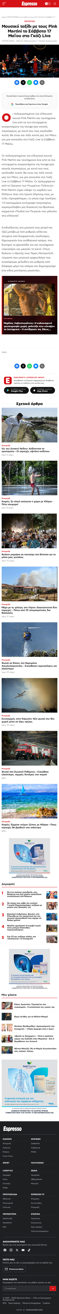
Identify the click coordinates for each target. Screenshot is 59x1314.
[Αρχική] (12, 1128)
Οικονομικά (8, 1203)
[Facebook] (16, 82)
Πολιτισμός (37, 1163)
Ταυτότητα (35, 1218)
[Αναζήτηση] (54, 3)
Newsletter (7, 1223)
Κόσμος (6, 1152)
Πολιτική (6, 1148)
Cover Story (8, 1156)
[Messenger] (35, 82)
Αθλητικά (7, 1199)
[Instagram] (11, 1250)
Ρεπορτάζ (7, 1143)
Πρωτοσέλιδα (10, 1194)
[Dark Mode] (48, 3)
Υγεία (5, 1179)
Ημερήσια (35, 1175)
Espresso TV (37, 1194)
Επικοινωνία (36, 1223)
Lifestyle (8, 1170)
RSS (4, 1227)
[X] (17, 1250)
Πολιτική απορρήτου (39, 1231)
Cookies (46, 1303)
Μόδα (5, 1188)
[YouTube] (23, 1250)
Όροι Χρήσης (36, 1227)
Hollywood (35, 1148)
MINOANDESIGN (34, 1310)
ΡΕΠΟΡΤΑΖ (29, 21)
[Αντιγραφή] (42, 82)
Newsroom (30, 40)
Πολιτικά (6, 1207)
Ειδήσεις (7, 1139)
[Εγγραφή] (53, 1288)
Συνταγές (6, 1183)
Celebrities (35, 1143)
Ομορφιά (7, 1175)
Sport (6, 1163)
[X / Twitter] (23, 82)
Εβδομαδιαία (36, 1179)
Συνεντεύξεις (36, 1203)
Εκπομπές (35, 1199)
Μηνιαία (34, 1183)
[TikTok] (29, 1250)
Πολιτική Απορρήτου (31, 1303)
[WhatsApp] (29, 82)
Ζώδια (34, 1170)
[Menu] (4, 3)
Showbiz (35, 1139)
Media (33, 1152)
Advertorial (7, 1218)
